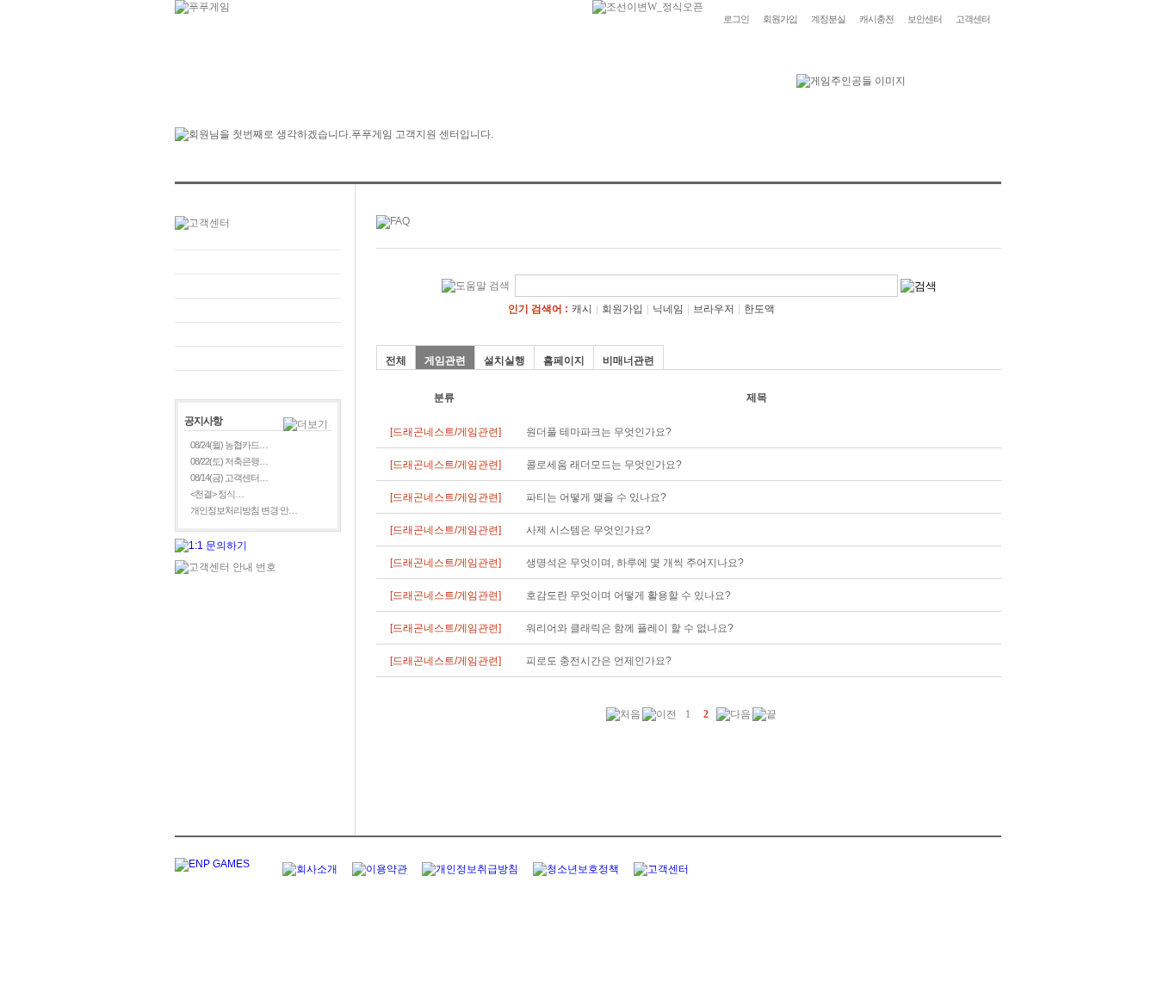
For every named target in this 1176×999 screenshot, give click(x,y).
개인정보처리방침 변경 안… (243, 510)
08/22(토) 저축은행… (229, 461)
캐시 (582, 309)
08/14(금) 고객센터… (229, 477)
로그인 (736, 19)
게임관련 (445, 361)
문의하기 (258, 286)
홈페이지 (564, 361)
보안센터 (924, 19)
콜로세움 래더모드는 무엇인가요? (604, 465)
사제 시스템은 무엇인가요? (588, 530)
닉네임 (668, 309)
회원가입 (780, 19)
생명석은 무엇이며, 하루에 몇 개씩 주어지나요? (635, 563)
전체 (396, 361)
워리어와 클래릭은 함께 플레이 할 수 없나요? (629, 628)
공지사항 (258, 334)
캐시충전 (876, 19)
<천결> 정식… (217, 494)
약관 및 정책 (258, 358)
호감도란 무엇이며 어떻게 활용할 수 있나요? (628, 595)
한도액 (759, 309)
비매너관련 (628, 361)
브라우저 (713, 309)
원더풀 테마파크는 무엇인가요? (599, 432)
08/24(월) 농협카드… (229, 445)
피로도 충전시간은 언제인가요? (599, 661)
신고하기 (258, 310)
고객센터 (973, 19)
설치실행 (504, 361)
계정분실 (828, 19)
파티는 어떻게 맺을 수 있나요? (596, 497)
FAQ (258, 262)
